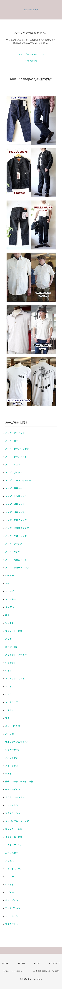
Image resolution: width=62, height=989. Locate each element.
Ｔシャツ (9, 686)
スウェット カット (15, 678)
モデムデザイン (12, 789)
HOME (5, 963)
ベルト (8, 773)
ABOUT (21, 963)
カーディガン (11, 647)
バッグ (8, 639)
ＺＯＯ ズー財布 (13, 837)
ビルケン (9, 710)
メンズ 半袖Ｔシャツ (16, 536)
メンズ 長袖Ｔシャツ (16, 520)
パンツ (8, 694)
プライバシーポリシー (13, 971)
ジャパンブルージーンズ (17, 821)
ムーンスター (11, 853)
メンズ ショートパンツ (17, 567)
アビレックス (11, 766)
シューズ (9, 591)
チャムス (9, 861)
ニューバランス (12, 726)
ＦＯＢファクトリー (15, 797)
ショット (9, 884)
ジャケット (10, 663)
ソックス (9, 623)
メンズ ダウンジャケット (18, 449)
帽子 (7, 615)
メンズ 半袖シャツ (15, 504)
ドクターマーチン (13, 845)
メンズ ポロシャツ (15, 512)
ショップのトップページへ (31, 54)
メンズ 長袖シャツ (15, 488)
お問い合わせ (31, 60)
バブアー (9, 892)
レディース (11, 575)
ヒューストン (11, 805)
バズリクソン (11, 758)
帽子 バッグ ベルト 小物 (19, 781)
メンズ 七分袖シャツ (16, 496)
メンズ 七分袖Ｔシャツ (17, 528)
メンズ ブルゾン (13, 472)
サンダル (9, 607)
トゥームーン (11, 916)
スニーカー (10, 599)
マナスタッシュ (12, 813)
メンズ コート (12, 441)
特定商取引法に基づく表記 (46, 971)
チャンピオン (11, 900)
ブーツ (8, 583)
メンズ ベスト (12, 464)
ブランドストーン (13, 869)
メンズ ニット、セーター (18, 480)
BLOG (37, 963)
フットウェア (11, 702)
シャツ (8, 670)
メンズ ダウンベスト (16, 457)
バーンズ (9, 734)
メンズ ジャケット (15, 433)
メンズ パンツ (12, 552)
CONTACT (54, 963)
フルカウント (11, 924)
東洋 (7, 718)
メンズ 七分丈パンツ (16, 560)
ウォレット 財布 (13, 631)
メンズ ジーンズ (13, 544)
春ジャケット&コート (15, 829)
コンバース (10, 876)
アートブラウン (12, 908)
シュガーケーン (12, 750)
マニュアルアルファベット (18, 742)
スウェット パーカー (16, 655)
